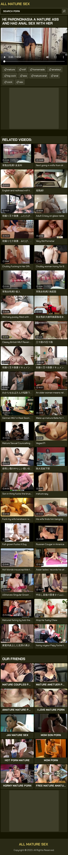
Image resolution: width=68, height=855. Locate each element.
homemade (39, 69)
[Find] (64, 11)
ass (25, 75)
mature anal (40, 75)
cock (9, 81)
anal (56, 75)
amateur (56, 69)
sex (21, 81)
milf (24, 69)
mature (11, 69)
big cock (11, 75)
